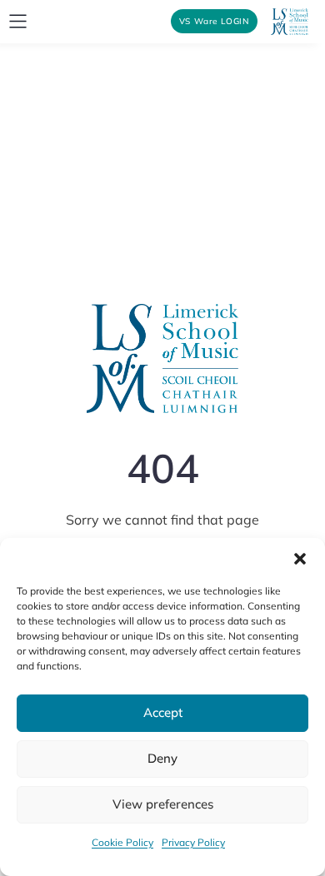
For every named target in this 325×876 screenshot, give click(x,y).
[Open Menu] (18, 21)
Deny (163, 758)
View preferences (162, 804)
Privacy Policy (193, 842)
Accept (162, 712)
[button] (300, 558)
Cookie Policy (122, 842)
